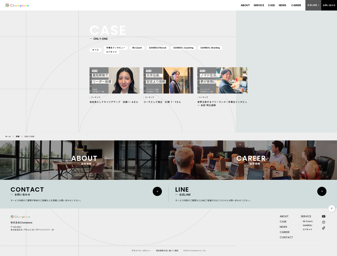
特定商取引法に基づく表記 (167, 250)
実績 (17, 136)
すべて (95, 50)
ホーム (8, 136)
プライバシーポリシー (141, 250)
